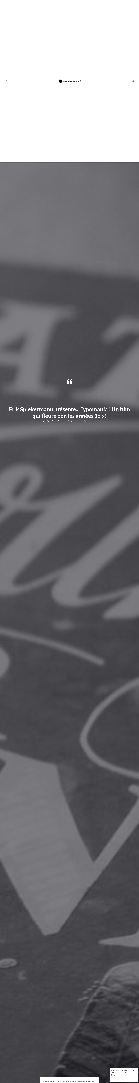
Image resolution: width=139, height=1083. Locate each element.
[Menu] (6, 81)
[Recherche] (133, 81)
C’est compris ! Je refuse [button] (124, 1079)
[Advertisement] (69, 435)
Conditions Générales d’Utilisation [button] (119, 1075)
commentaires (91, 421)
